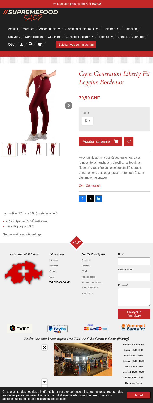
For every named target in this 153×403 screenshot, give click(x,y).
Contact (53, 271)
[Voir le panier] (39, 44)
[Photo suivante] (68, 105)
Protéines (86, 260)
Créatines (86, 266)
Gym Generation (90, 185)
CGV (51, 277)
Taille (85, 112)
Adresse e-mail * (125, 269)
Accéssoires (88, 293)
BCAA (84, 271)
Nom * (121, 254)
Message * (123, 285)
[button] (9, 149)
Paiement (53, 266)
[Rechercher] (30, 43)
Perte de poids (88, 277)
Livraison (53, 260)
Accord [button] (139, 395)
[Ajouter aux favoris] (128, 141)
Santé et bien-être (90, 288)
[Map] (26, 367)
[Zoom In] (44, 381)
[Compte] (21, 44)
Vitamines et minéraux (92, 282)
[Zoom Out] (44, 387)
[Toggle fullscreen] (44, 347)
